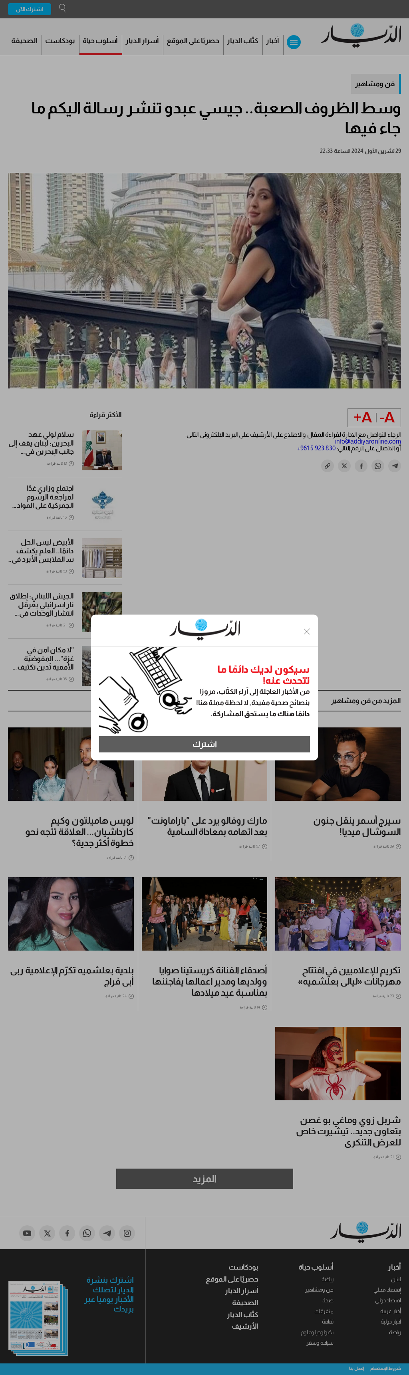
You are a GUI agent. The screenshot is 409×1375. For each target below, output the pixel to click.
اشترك (205, 744)
